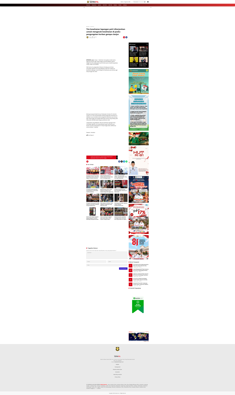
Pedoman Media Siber (117, 369)
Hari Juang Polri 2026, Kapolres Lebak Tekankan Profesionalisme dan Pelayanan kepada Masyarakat (120, 204)
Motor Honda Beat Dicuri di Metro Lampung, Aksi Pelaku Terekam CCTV (134, 54)
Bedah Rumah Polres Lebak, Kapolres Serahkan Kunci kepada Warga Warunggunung (106, 190)
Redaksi (117, 364)
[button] (145, 2)
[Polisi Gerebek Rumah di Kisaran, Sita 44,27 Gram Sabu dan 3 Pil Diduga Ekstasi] (106, 170)
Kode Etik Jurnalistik (117, 374)
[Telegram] (124, 161)
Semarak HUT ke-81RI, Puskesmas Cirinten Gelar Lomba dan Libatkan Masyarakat (140, 284)
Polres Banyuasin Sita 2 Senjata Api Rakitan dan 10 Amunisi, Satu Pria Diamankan (143, 54)
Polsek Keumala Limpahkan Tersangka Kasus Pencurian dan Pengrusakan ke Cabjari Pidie (120, 218)
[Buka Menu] (148, 2)
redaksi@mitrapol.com (118, 361)
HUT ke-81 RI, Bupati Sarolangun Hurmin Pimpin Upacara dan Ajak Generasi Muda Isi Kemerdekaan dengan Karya (140, 279)
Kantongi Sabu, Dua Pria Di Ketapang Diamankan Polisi (134, 64)
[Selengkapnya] (147, 44)
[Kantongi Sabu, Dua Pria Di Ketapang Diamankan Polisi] (134, 59)
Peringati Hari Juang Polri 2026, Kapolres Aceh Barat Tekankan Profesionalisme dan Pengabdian (92, 204)
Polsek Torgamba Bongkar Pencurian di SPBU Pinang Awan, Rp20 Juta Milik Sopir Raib (143, 65)
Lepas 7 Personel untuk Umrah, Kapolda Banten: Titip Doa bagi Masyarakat (120, 177)
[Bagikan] (126, 37)
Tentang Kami (117, 367)
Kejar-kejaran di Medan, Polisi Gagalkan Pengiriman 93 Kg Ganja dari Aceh (106, 204)
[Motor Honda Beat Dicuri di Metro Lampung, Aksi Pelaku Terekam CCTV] (134, 48)
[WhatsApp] (126, 161)
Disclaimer (117, 372)
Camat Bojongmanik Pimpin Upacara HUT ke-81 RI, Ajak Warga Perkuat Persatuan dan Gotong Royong (141, 270)
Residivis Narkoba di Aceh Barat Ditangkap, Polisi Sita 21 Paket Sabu (120, 190)
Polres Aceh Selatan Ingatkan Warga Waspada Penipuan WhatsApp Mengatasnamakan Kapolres (92, 218)
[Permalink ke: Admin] (87, 37)
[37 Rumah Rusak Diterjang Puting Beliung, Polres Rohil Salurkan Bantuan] (92, 184)
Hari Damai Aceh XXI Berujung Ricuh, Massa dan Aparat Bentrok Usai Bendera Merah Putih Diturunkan (141, 265)
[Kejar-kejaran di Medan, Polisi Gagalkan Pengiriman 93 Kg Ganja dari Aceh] (106, 198)
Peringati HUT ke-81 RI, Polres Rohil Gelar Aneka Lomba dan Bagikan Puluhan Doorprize (92, 177)
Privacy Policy (117, 377)
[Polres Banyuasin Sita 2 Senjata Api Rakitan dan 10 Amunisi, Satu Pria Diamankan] (143, 48)
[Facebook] (119, 161)
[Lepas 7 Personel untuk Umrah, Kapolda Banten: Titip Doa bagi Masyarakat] (120, 170)
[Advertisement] (80, 24)
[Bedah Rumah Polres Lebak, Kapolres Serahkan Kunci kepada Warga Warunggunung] (106, 184)
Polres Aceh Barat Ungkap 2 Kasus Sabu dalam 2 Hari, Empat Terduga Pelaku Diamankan (106, 218)
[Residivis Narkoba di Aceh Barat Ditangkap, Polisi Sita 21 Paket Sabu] (120, 184)
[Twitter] (122, 161)
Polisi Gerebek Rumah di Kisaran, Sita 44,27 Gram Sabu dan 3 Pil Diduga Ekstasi (106, 177)
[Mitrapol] (93, 1)
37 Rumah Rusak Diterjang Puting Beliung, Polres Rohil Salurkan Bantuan (92, 190)
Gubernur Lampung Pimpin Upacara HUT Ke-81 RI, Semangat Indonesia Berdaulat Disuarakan (140, 274)
